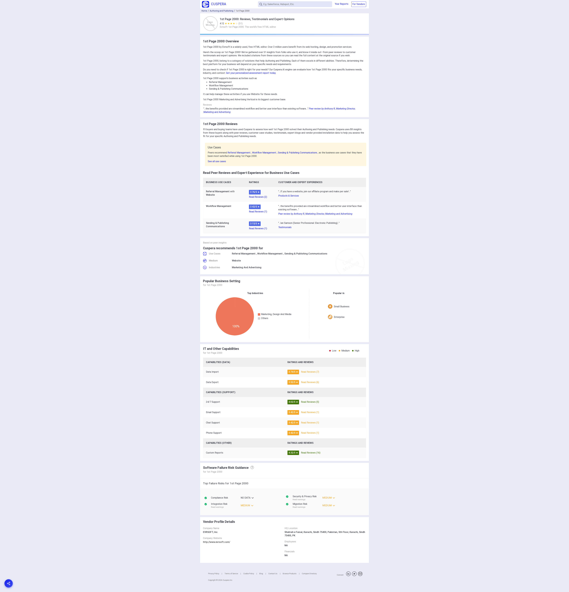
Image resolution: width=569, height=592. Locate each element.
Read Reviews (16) (310, 452)
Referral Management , (240, 152)
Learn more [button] (528, 574)
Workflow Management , (265, 152)
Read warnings (299, 499)
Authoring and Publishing (221, 11)
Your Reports (341, 4)
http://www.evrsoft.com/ (216, 542)
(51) (240, 23)
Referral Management (243, 253)
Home (204, 11)
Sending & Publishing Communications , (298, 152)
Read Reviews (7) (310, 371)
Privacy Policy (213, 574)
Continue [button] (538, 582)
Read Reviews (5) (310, 401)
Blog (261, 574)
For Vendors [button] (358, 4)
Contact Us (272, 574)
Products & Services (288, 195)
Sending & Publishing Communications (305, 253)
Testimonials (284, 227)
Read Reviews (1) (258, 211)
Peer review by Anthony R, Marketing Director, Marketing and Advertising (315, 213)
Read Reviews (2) (258, 197)
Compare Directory (309, 574)
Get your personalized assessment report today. (251, 73)
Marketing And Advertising (246, 267)
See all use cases (217, 161)
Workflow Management (270, 253)
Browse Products (290, 574)
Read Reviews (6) (310, 382)
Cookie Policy (248, 574)
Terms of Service (231, 574)
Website (236, 260)
